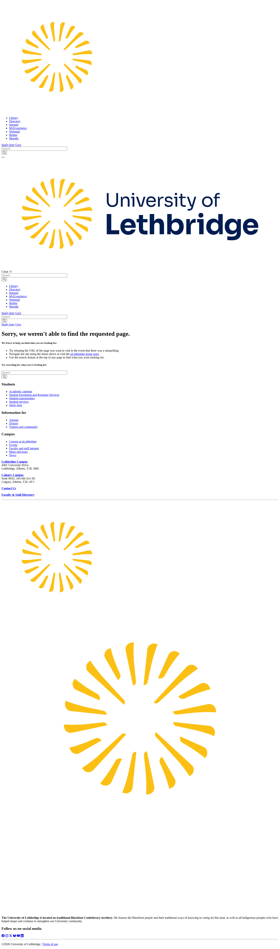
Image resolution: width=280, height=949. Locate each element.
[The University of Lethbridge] (140, 611)
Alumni (13, 420)
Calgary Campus (13, 475)
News (12, 455)
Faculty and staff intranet (24, 448)
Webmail (14, 131)
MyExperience (18, 128)
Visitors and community (23, 426)
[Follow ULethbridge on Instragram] (6, 935)
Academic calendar (20, 391)
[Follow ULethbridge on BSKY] (14, 935)
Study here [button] (8, 144)
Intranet (13, 124)
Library (13, 117)
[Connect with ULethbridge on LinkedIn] (22, 935)
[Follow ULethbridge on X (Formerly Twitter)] (10, 935)
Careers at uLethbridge (23, 441)
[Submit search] (4, 153)
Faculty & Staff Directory (18, 494)
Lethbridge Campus (15, 461)
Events (13, 445)
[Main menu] (3, 157)
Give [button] (18, 144)
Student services (19, 401)
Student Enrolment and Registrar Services (34, 394)
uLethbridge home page (84, 354)
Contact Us (9, 488)
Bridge (13, 135)
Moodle (13, 138)
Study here (15, 405)
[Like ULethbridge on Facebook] (3, 935)
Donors (13, 423)
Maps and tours (18, 451)
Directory (15, 121)
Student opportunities (22, 398)
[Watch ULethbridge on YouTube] (18, 935)
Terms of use (50, 944)
